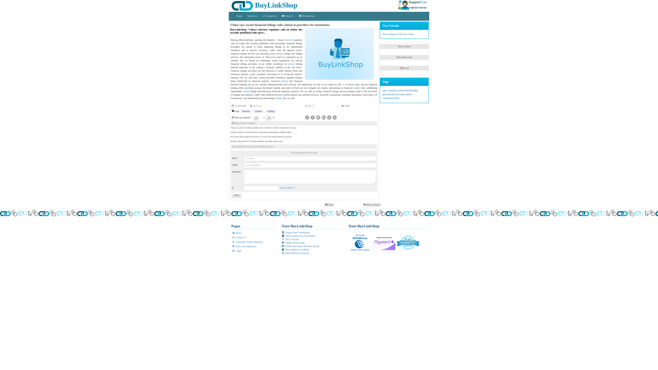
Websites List (308, 16)
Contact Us (271, 16)
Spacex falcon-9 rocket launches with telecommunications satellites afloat (261, 132)
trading (284, 81)
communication (391, 98)
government (389, 94)
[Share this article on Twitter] (318, 117)
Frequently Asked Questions (249, 242)
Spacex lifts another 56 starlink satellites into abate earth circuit (257, 141)
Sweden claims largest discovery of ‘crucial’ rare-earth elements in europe (261, 136)
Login (238, 251)
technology (412, 90)
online (291, 64)
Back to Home (373, 205)
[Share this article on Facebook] (312, 117)
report (408, 94)
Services (251, 16)
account (400, 94)
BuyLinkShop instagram (297, 253)
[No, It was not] (269, 117)
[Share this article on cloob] (329, 117)
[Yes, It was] (256, 117)
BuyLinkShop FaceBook (297, 249)
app (385, 90)
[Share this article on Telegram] (307, 117)
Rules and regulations (245, 246)
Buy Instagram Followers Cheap (398, 34)
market (356, 88)
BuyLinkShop (275, 5)
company (392, 90)
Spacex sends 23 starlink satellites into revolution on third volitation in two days (264, 128)
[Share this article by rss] (334, 117)
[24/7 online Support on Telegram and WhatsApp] (412, 5)
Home (239, 16)
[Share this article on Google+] (323, 117)
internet (289, 40)
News (331, 205)
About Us (289, 16)
